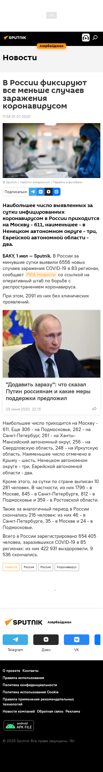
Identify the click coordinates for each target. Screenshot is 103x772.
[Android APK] (19, 726)
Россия (29, 567)
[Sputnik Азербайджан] (16, 39)
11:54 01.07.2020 (17, 116)
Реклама (72, 711)
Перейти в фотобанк (67, 182)
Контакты (30, 670)
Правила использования (23, 677)
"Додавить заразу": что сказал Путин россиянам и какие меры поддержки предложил (48, 391)
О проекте (11, 670)
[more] (94, 408)
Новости (11, 567)
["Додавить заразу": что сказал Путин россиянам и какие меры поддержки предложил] (51, 344)
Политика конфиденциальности (30, 684)
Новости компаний (19, 711)
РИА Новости (40, 275)
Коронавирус (67, 567)
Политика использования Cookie (31, 692)
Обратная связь (50, 711)
